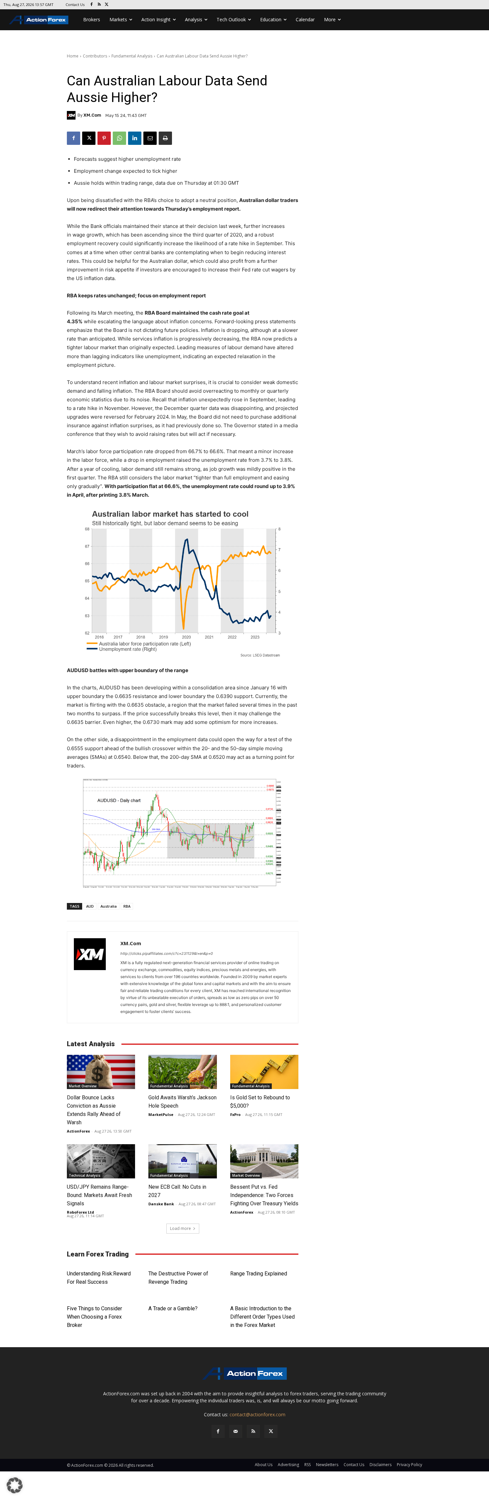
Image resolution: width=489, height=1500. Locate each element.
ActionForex (78, 1131)
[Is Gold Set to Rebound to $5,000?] (264, 1072)
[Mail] (235, 1431)
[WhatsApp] (119, 138)
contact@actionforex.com (257, 1414)
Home (73, 56)
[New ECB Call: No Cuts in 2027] (182, 1161)
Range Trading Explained (258, 1273)
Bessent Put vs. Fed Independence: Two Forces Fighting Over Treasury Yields (264, 1195)
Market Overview (82, 1086)
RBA (126, 906)
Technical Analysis (84, 1175)
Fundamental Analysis (131, 56)
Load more (180, 1228)
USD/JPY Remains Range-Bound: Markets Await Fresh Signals (99, 1195)
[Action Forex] (38, 19)
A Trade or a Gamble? (173, 1308)
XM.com (92, 115)
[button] (14, 1485)
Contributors (95, 56)
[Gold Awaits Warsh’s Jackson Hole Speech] (182, 1072)
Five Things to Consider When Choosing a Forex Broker (94, 1316)
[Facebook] (91, 5)
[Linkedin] (134, 138)
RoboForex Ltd (80, 1212)
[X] (107, 5)
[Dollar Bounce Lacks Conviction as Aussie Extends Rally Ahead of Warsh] (101, 1072)
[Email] (150, 138)
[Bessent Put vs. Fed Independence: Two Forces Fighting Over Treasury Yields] (264, 1161)
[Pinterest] (104, 138)
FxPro (235, 1114)
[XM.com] (72, 115)
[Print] (165, 138)
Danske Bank (161, 1203)
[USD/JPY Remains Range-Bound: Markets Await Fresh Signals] (101, 1161)
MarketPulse (160, 1114)
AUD (90, 906)
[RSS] (99, 5)
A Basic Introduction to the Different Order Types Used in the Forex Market (262, 1316)
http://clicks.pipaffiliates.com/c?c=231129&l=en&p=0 (166, 953)
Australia (108, 906)
